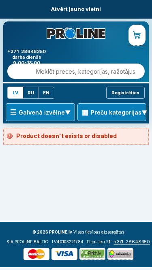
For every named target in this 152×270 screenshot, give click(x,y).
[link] (137, 35)
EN (46, 93)
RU (31, 93)
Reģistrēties (125, 93)
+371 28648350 (132, 241)
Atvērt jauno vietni (76, 9)
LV (15, 93)
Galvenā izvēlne (42, 112)
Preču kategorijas (116, 112)
